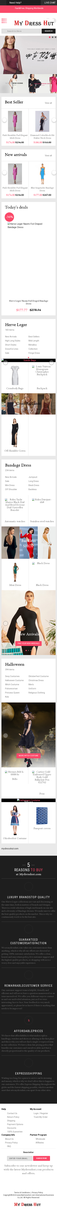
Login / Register (41, 1113)
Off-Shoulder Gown (14, 451)
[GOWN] (28, 360)
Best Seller (14, 102)
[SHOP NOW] (14, 83)
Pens (42, 794)
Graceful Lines (11, 349)
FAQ (9, 1146)
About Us (9, 1139)
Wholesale (40, 1139)
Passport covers (42, 828)
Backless (32, 489)
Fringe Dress (34, 353)
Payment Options (15, 1124)
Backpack (42, 388)
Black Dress (33, 485)
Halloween (14, 665)
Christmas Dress (36, 680)
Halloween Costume (14, 680)
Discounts (11, 1128)
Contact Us (12, 1113)
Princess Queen (12, 693)
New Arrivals (11, 336)
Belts (14, 779)
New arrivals (16, 155)
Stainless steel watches (42, 521)
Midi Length (33, 341)
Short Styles (10, 345)
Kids (7, 697)
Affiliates (39, 1142)
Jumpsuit (32, 477)
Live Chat (50, 2)
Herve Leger (16, 325)
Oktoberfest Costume (38, 676)
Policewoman (11, 688)
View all (48, 103)
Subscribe (41, 1158)
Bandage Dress (18, 465)
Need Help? (15, 2)
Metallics (32, 345)
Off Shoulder (11, 489)
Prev (3, 54)
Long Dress (33, 481)
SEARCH (48, 31)
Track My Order (41, 1117)
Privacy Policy (11, 1142)
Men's (31, 684)
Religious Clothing (36, 693)
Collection (33, 349)
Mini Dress (10, 485)
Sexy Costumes (12, 676)
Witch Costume (12, 684)
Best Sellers (33, 336)
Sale (7, 353)
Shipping (11, 1120)
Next (54, 54)
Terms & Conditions (22, 1193)
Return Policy (13, 1117)
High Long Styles (12, 341)
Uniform (32, 688)
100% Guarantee (15, 1131)
